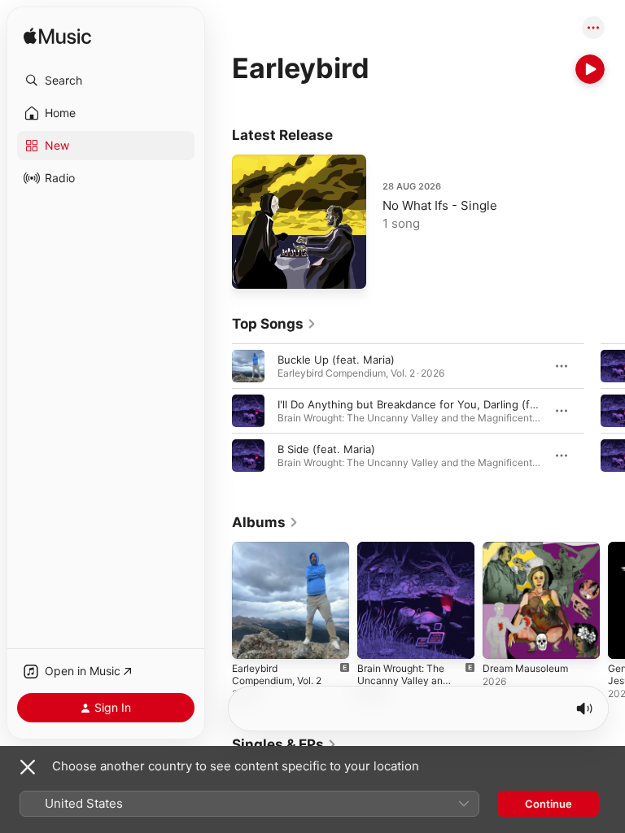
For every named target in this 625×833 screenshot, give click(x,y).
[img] (57, 37)
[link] (274, 324)
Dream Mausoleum (525, 668)
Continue (548, 803)
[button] (106, 80)
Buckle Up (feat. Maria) (336, 359)
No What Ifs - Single (439, 205)
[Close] (27, 767)
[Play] (590, 69)
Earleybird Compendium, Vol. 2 (276, 674)
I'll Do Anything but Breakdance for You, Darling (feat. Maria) (431, 404)
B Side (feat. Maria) (326, 449)
